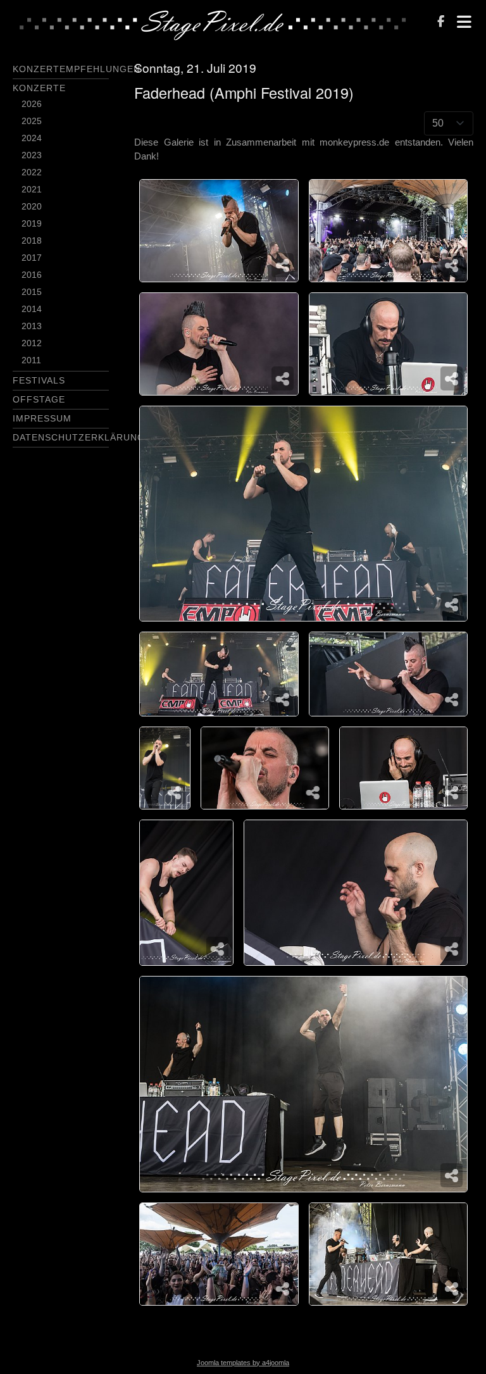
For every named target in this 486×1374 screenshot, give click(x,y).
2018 (32, 240)
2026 (32, 104)
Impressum (42, 418)
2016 (32, 275)
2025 (32, 121)
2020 (32, 206)
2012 (32, 343)
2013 (32, 326)
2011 (31, 360)
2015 (32, 292)
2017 (32, 258)
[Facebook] (440, 22)
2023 (32, 155)
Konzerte (39, 88)
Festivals (39, 380)
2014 (32, 309)
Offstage (39, 399)
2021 (32, 189)
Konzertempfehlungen (76, 69)
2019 (32, 223)
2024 (32, 138)
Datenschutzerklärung (79, 437)
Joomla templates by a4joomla (243, 1362)
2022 (32, 172)
